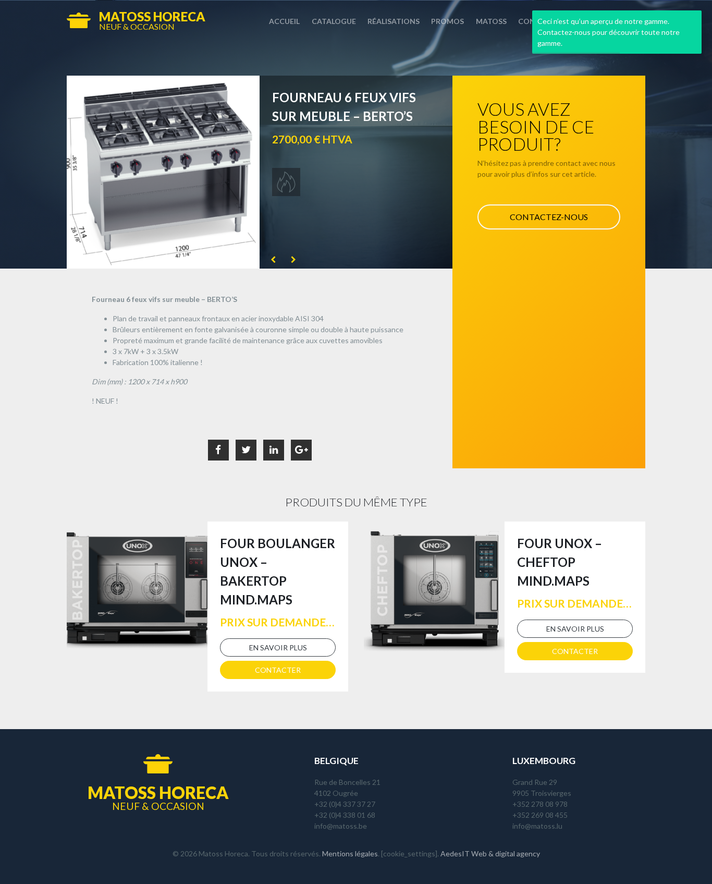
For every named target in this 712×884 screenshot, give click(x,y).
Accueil (284, 21)
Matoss (491, 21)
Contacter (278, 669)
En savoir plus (278, 647)
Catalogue (334, 21)
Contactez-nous (549, 217)
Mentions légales (350, 853)
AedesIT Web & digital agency (490, 853)
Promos (447, 21)
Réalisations (393, 21)
